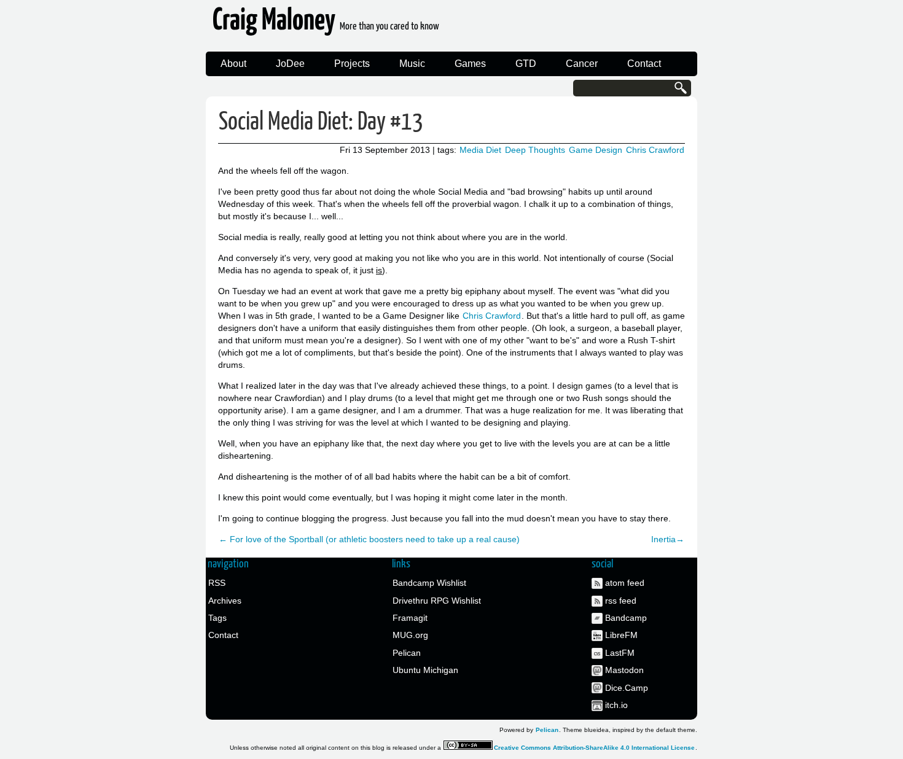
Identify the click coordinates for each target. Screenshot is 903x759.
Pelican (407, 653)
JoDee (290, 63)
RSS (216, 583)
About (233, 63)
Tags (217, 618)
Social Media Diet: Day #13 (321, 122)
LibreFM (621, 635)
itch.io (616, 705)
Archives (224, 600)
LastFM (620, 653)
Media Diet (480, 150)
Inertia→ (667, 539)
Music (412, 63)
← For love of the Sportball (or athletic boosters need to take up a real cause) (369, 539)
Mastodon (624, 670)
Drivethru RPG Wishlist (437, 600)
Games (470, 63)
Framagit (410, 618)
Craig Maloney (326, 24)
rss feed (620, 600)
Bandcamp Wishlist (429, 583)
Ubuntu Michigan (425, 670)
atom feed (624, 583)
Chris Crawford (655, 150)
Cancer (582, 63)
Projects (352, 63)
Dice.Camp (626, 688)
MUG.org (410, 635)
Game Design (595, 150)
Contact (644, 63)
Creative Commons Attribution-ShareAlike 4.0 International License (594, 747)
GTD (525, 63)
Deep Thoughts (535, 150)
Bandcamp (626, 618)
